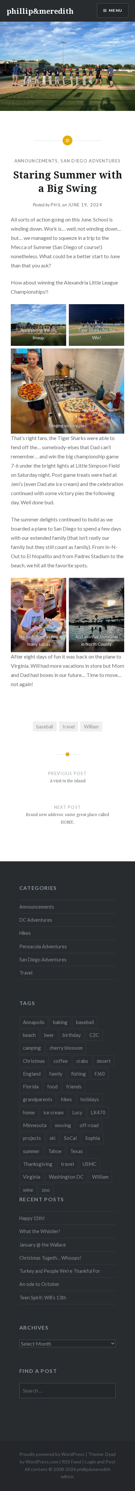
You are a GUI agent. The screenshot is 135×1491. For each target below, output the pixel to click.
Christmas (34, 1061)
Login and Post (100, 1461)
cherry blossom (66, 1048)
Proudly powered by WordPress (52, 1454)
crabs (82, 1061)
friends (74, 1086)
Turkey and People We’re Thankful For (59, 1271)
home (29, 1112)
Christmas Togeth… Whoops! (50, 1258)
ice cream (53, 1112)
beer (49, 1035)
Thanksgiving (37, 1164)
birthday (72, 1035)
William (91, 726)
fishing (78, 1074)
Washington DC (66, 1177)
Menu (115, 10)
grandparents (37, 1099)
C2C (94, 1035)
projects (32, 1138)
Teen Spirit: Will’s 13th (42, 1297)
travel (69, 726)
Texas (76, 1151)
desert (104, 1061)
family (56, 1074)
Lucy (77, 1112)
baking (60, 1022)
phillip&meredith (40, 11)
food (52, 1086)
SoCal (70, 1138)
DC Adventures (35, 920)
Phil (56, 204)
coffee (60, 1061)
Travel (25, 973)
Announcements (36, 160)
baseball (44, 726)
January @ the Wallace (42, 1245)
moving (63, 1125)
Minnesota (35, 1125)
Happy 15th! (32, 1218)
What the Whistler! (39, 1231)
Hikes (25, 933)
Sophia (92, 1138)
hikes (66, 1099)
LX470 (98, 1112)
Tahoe (55, 1151)
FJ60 (99, 1074)
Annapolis (34, 1022)
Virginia (31, 1177)
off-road (89, 1125)
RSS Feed (71, 1461)
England (32, 1074)
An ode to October (39, 1284)
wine (28, 1190)
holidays (90, 1099)
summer (31, 1151)
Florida (31, 1086)
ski (52, 1138)
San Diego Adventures (91, 160)
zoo (46, 1190)
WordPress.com (42, 1461)
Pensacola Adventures (43, 946)
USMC (89, 1164)
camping (32, 1048)
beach (29, 1035)
